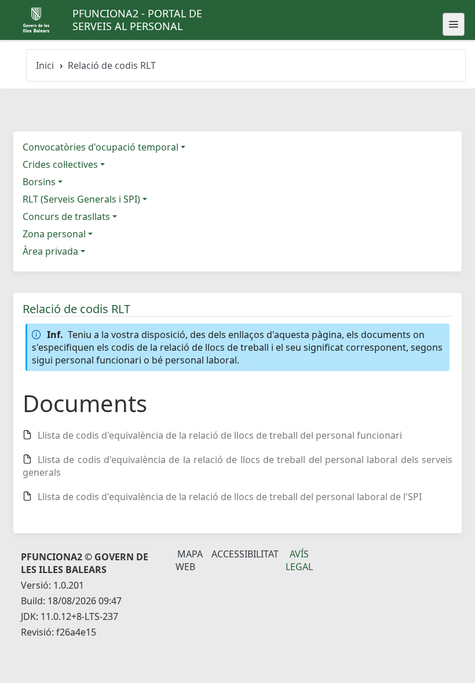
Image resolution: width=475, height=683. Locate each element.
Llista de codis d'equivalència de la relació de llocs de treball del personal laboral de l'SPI (230, 496)
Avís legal (299, 560)
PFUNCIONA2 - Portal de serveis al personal (137, 19)
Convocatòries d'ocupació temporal (100, 147)
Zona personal (54, 233)
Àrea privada (50, 251)
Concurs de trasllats (66, 216)
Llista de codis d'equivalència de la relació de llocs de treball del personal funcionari (220, 435)
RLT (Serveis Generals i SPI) (81, 199)
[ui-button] (454, 24)
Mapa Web (189, 560)
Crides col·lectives (60, 164)
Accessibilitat (245, 554)
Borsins (39, 181)
